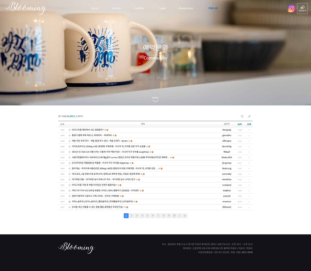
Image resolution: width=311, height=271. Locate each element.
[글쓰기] (249, 116)
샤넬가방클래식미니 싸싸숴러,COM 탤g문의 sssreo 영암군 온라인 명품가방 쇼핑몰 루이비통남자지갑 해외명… (117, 157)
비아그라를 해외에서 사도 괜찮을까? (85, 130)
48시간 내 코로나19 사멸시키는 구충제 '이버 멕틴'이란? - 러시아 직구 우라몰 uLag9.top (107, 152)
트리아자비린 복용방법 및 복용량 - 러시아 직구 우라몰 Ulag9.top (97, 163)
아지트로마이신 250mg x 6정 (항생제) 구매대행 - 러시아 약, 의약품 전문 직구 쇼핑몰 (105, 146)
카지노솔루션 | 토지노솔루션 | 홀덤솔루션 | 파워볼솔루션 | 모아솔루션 (99, 201)
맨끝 (185, 215)
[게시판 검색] (242, 116)
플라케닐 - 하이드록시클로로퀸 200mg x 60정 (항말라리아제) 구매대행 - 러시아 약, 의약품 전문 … (112, 168)
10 (174, 215)
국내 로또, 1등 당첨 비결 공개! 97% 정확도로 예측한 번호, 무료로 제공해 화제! (103, 174)
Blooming (24, 8)
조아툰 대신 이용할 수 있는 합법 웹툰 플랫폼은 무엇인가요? (94, 207)
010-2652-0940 (244, 252)
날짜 (240, 124)
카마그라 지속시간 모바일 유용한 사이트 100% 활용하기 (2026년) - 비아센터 (102, 190)
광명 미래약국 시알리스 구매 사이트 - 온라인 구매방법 (92, 196)
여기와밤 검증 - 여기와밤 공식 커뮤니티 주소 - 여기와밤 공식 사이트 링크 (100, 179)
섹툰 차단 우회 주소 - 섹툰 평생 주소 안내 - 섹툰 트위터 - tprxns (97, 141)
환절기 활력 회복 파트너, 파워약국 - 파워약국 (89, 135)
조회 (249, 124)
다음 (179, 215)
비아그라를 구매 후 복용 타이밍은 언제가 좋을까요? (91, 185)
